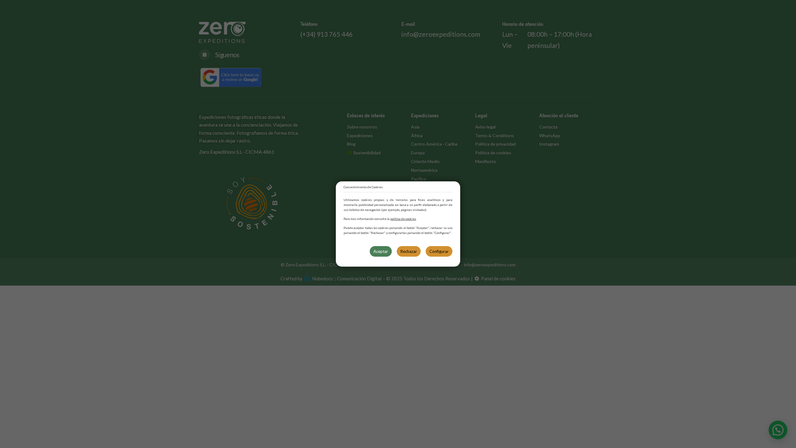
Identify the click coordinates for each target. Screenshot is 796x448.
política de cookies (403, 219)
